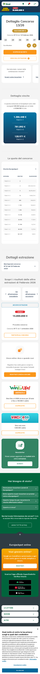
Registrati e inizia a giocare (20, 374)
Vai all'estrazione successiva (30, 294)
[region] (20, 650)
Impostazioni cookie (20, 665)
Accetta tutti (20, 670)
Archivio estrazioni (20, 305)
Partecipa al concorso (20, 335)
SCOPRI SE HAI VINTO (20, 52)
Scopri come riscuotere (13, 77)
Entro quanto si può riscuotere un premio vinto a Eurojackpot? (18, 495)
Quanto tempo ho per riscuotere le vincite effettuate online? (16, 501)
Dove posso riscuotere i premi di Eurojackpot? (15, 489)
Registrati (20, 566)
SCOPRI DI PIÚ (20, 406)
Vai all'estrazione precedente (13, 294)
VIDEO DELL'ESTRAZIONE (20, 58)
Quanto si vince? (9, 507)
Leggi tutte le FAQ (19, 525)
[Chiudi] (38, 629)
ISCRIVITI (20, 464)
